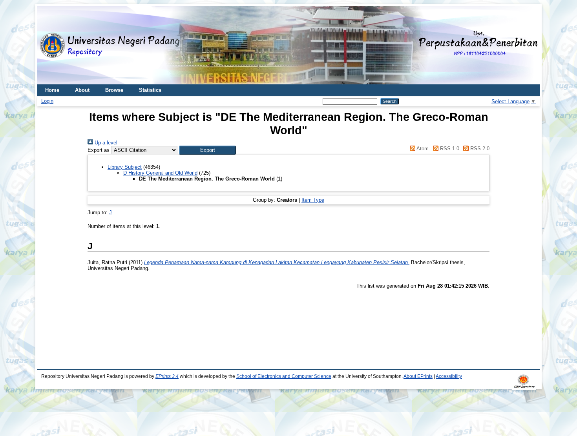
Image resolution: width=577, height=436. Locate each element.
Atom (422, 148)
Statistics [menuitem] (150, 90)
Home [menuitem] (52, 90)
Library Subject (125, 167)
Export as (99, 150)
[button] (207, 150)
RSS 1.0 (448, 148)
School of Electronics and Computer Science (283, 376)
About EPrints (418, 376)
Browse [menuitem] (114, 90)
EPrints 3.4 (167, 376)
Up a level (105, 143)
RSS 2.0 (479, 148)
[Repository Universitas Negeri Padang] (49, 45)
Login (47, 101)
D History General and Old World (160, 173)
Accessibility (449, 376)
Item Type (312, 200)
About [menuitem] (82, 90)
